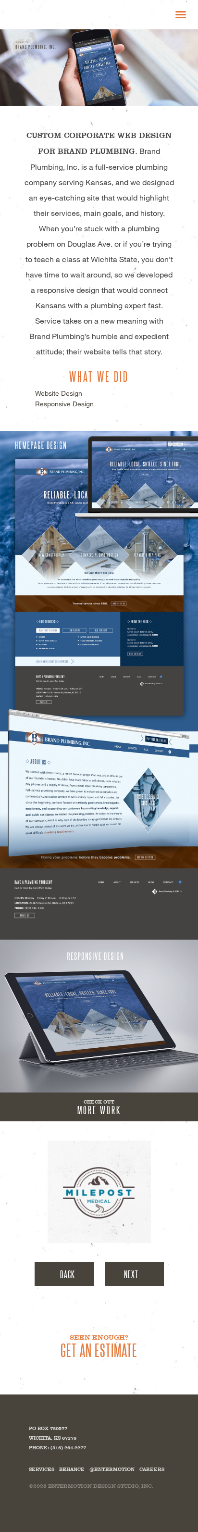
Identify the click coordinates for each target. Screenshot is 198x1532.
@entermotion (112, 1469)
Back (67, 1274)
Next (131, 1274)
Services (41, 1469)
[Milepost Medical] (99, 1192)
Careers (151, 1469)
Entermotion (57, 14)
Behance (72, 1469)
